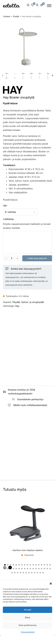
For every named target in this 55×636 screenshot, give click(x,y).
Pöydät (16, 302)
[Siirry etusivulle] (11, 5)
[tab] (5, 564)
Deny (27, 617)
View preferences (27, 625)
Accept (27, 609)
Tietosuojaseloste (28, 632)
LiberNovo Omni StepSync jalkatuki (27, 550)
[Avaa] (49, 5)
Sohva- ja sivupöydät (32, 302)
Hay (17, 306)
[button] (50, 583)
